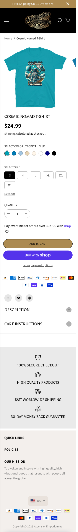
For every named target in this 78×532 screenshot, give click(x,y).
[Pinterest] (29, 298)
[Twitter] (18, 298)
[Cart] (68, 20)
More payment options (38, 265)
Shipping (10, 134)
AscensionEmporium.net (48, 526)
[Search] (60, 20)
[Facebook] (8, 298)
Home (8, 38)
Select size (12, 167)
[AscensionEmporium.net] (38, 20)
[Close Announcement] (68, 3)
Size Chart (9, 193)
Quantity (10, 205)
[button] (7, 20)
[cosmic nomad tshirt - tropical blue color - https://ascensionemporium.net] (35, 77)
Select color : (24, 146)
